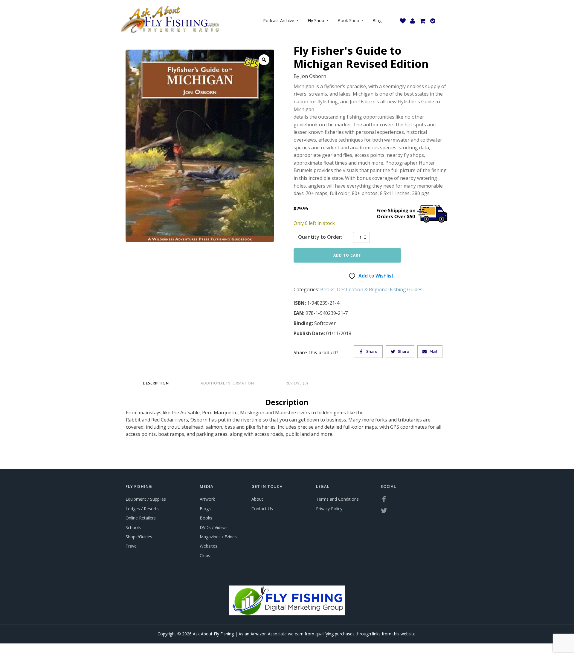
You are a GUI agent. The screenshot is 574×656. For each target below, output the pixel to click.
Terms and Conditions (337, 499)
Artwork (207, 499)
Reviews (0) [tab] (297, 383)
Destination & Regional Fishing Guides (379, 289)
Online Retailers (141, 518)
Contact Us (262, 508)
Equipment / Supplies (146, 499)
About (257, 499)
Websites (208, 546)
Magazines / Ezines (218, 536)
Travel (132, 546)
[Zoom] (264, 59)
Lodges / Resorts (142, 508)
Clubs (205, 555)
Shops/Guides (139, 536)
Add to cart (347, 255)
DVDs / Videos (214, 527)
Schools (133, 527)
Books (327, 289)
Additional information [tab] (227, 383)
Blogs (205, 508)
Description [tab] (156, 383)
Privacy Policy (329, 508)
